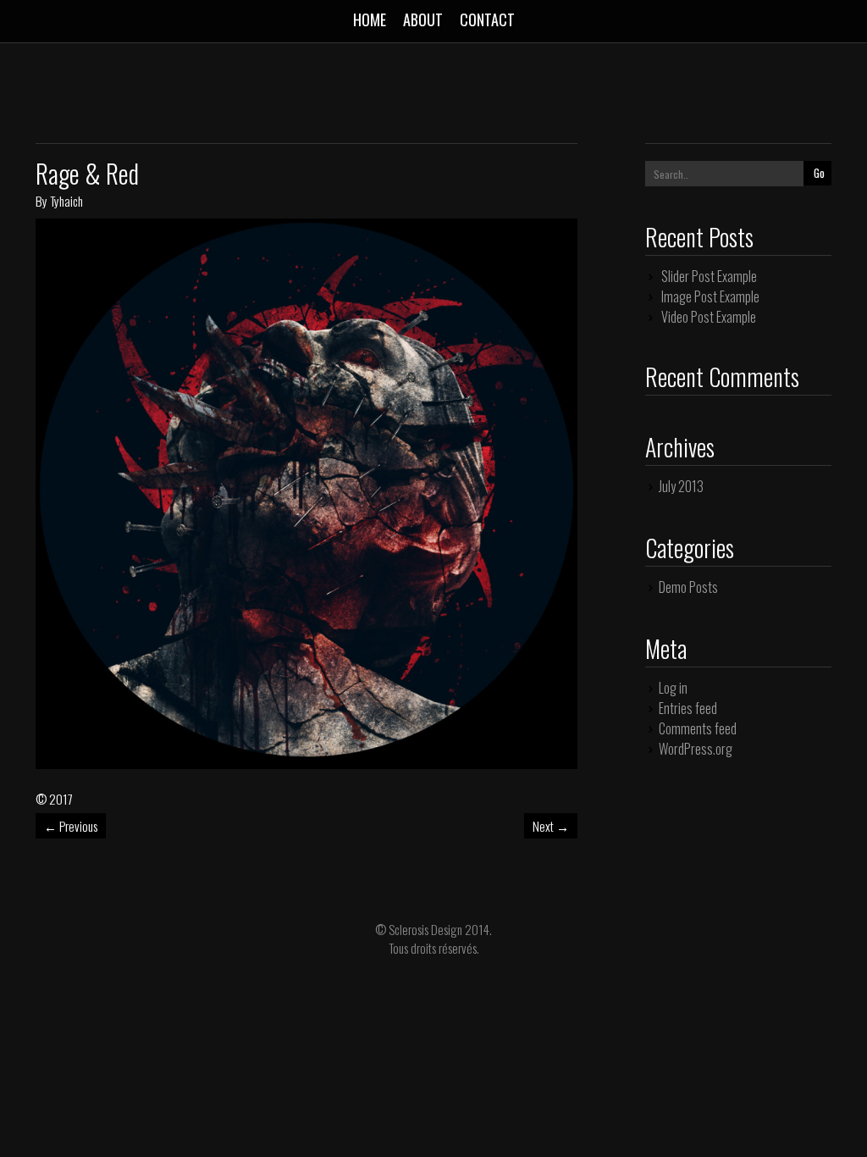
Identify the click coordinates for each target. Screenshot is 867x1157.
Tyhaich (66, 200)
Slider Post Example (709, 276)
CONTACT (487, 19)
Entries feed (688, 708)
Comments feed (698, 728)
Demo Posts (688, 587)
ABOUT (423, 19)
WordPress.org (695, 749)
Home (369, 19)
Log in (673, 688)
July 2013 (681, 486)
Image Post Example (710, 296)
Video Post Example (708, 317)
